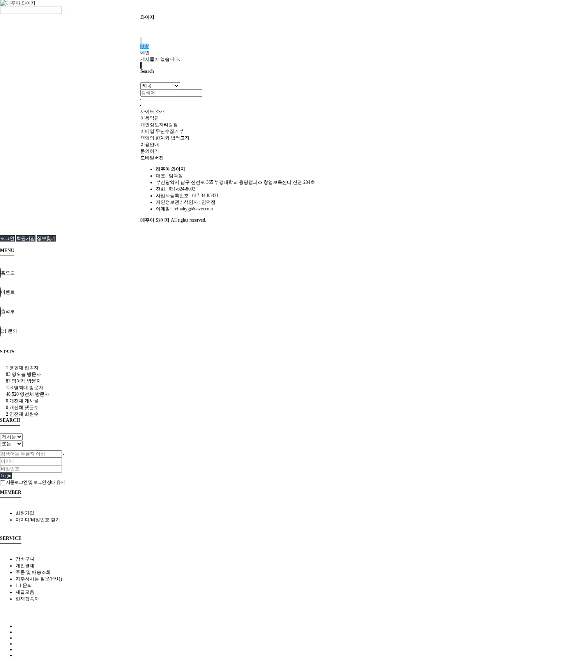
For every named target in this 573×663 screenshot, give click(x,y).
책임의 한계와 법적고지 (164, 138)
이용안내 (149, 144)
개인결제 (25, 565)
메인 (145, 52)
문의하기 (149, 151)
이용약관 (149, 118)
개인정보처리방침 (159, 124)
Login (5, 475)
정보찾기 (46, 238)
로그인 (7, 238)
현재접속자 (27, 598)
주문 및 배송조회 (33, 572)
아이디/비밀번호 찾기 (38, 519)
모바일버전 (152, 157)
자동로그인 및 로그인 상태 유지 (35, 482)
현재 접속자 (22, 367)
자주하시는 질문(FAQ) (39, 579)
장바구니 (25, 559)
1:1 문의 (24, 585)
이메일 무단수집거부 (162, 131)
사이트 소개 (152, 111)
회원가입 (25, 238)
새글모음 (25, 592)
